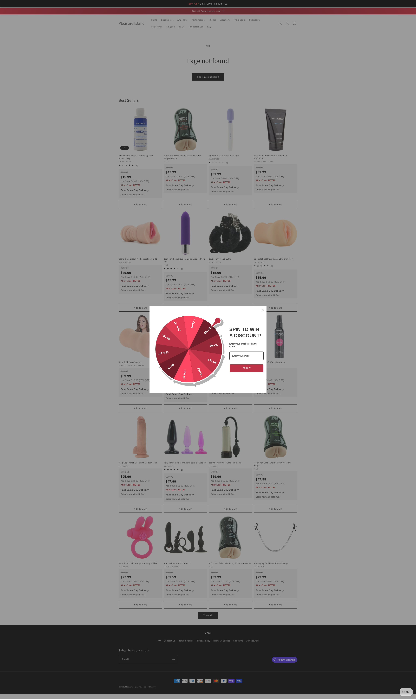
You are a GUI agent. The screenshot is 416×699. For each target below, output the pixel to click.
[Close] (262, 310)
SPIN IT (247, 368)
